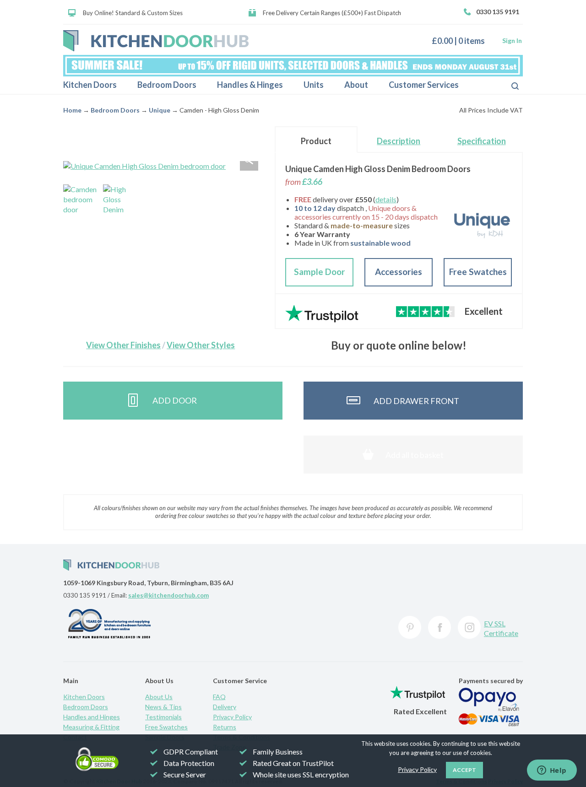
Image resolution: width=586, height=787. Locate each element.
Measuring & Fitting (91, 727)
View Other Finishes (123, 345)
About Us (159, 697)
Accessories (398, 271)
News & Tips (163, 707)
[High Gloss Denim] (121, 202)
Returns (224, 727)
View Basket (462, 40)
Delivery (224, 707)
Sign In (512, 40)
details (385, 199)
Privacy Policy (232, 717)
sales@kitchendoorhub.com (168, 595)
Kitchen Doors (90, 85)
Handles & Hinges (250, 85)
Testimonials (163, 717)
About (356, 85)
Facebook (439, 627)
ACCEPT (464, 769)
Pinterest (409, 627)
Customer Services (424, 85)
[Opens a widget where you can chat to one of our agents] (551, 771)
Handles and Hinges (91, 717)
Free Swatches (478, 271)
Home (72, 110)
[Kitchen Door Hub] (156, 40)
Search (508, 85)
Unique (159, 110)
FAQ (219, 697)
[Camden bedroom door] (81, 202)
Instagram (469, 627)
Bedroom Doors (166, 85)
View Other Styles (201, 345)
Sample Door (319, 271)
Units (314, 85)
